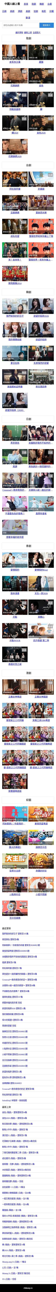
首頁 (26, 4)
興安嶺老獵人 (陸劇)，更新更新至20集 (18, 1233)
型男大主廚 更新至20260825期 (14, 1037)
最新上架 (28, 32)
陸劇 (34, 4)
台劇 (49, 4)
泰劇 (12, 11)
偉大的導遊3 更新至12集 (12, 1020)
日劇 (4, 11)
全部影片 (37, 32)
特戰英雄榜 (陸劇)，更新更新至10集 (17, 1222)
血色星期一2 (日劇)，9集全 (13, 1187)
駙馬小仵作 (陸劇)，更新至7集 (15, 1147)
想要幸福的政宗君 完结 (12, 1003)
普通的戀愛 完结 (9, 1026)
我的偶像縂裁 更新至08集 (13, 1014)
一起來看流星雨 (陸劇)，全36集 (15, 1204)
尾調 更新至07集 (9, 962)
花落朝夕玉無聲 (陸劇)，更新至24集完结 (19, 1141)
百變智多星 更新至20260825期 (14, 1066)
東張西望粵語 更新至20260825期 (15, 951)
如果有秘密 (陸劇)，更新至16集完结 (17, 1239)
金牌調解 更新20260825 (12, 1083)
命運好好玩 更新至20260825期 (14, 1043)
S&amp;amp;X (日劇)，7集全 (14, 1262)
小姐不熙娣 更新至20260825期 (14, 1054)
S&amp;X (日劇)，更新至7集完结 (16, 1273)
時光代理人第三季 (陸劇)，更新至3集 (18, 1256)
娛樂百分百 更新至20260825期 (14, 1031)
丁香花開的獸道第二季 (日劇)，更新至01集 (20, 1153)
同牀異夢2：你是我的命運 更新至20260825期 (21, 945)
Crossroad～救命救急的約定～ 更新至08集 (19, 980)
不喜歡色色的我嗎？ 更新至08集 (15, 991)
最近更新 (19, 32)
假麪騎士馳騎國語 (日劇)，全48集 (16, 1193)
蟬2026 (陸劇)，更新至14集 (13, 1250)
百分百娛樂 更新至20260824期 (14, 1060)
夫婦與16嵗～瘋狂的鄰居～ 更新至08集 (18, 985)
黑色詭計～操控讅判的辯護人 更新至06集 (19, 974)
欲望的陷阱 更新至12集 (12, 1072)
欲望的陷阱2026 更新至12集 (14, 1008)
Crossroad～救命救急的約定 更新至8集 (18, 1089)
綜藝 (51, 11)
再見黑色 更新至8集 (10, 939)
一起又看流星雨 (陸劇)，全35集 (15, 1199)
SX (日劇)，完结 (9, 1279)
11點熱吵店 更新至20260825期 (14, 1049)
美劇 (28, 11)
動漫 (28, 18)
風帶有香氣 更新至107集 (12, 997)
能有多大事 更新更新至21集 (14, 1077)
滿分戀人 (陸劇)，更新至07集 (14, 1135)
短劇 (36, 11)
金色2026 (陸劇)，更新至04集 (14, 1118)
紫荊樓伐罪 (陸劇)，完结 (12, 1181)
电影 (44, 11)
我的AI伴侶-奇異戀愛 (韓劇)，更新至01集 (19, 1216)
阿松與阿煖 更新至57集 (12, 968)
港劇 (20, 11)
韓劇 (42, 4)
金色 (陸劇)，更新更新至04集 (14, 1112)
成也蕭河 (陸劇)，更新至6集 (14, 1158)
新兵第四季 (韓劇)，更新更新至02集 (17, 1124)
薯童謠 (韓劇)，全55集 (11, 1210)
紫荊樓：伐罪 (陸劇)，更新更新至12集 (18, 1164)
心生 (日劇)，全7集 (10, 1268)
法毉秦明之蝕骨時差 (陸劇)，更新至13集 (19, 1227)
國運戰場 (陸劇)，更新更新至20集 (16, 1176)
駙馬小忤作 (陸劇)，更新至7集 (15, 1130)
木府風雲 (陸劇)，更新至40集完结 (16, 1170)
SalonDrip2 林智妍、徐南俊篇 (14, 1100)
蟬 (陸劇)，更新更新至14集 (13, 1245)
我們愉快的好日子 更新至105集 (15, 934)
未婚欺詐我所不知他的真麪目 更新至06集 (19, 957)
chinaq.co (28, 1288)
